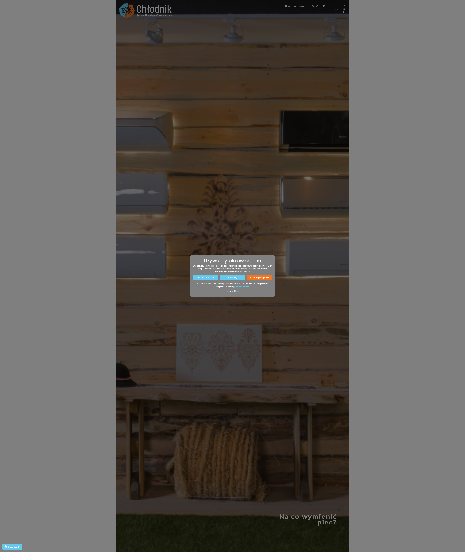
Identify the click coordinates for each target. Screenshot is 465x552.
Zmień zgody (13, 547)
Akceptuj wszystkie (259, 277)
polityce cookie (241, 286)
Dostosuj (232, 277)
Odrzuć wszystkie (205, 277)
